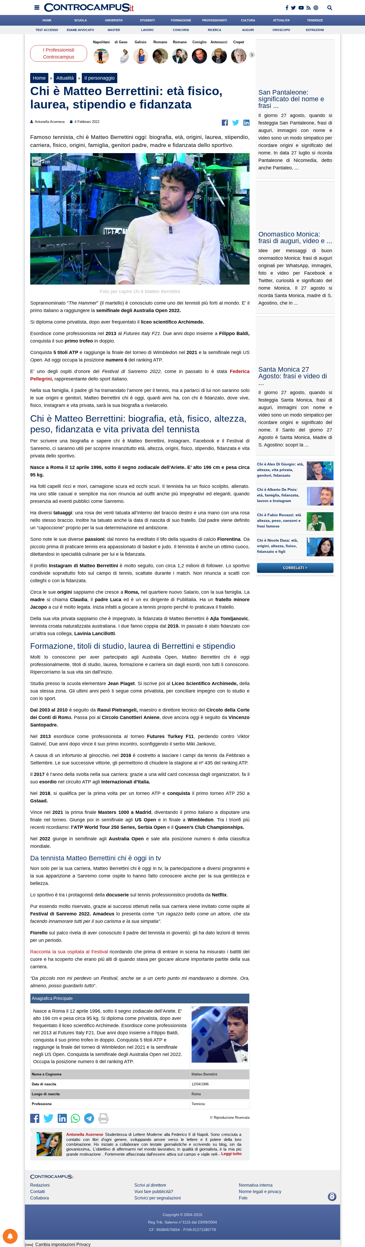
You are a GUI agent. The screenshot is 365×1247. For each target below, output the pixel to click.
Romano (160, 42)
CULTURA (248, 20)
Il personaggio (99, 78)
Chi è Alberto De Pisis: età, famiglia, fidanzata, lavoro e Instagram (278, 495)
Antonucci (219, 42)
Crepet (238, 42)
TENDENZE (315, 20)
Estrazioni (315, 30)
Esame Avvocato (80, 30)
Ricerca (214, 30)
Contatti (37, 1192)
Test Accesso (47, 30)
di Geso (121, 42)
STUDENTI (147, 20)
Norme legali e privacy (260, 1192)
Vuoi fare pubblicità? (153, 1192)
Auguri (248, 30)
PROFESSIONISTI (214, 20)
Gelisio (140, 42)
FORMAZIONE (181, 20)
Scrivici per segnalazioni (157, 1198)
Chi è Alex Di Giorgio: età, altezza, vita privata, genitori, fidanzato (280, 469)
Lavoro (147, 30)
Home (39, 78)
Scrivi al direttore (150, 1185)
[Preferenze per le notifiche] (10, 1236)
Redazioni (40, 1185)
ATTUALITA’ (281, 20)
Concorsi (181, 30)
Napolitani (101, 42)
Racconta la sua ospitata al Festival (70, 951)
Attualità (65, 78)
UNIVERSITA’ (114, 20)
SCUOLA (80, 20)
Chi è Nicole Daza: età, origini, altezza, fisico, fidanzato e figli (277, 546)
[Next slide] (252, 55)
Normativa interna (256, 1185)
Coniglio (199, 42)
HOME (46, 20)
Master (114, 30)
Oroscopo (281, 30)
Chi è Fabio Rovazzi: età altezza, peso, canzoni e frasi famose (279, 520)
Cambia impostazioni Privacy (63, 1244)
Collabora (39, 1198)
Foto (243, 1198)
